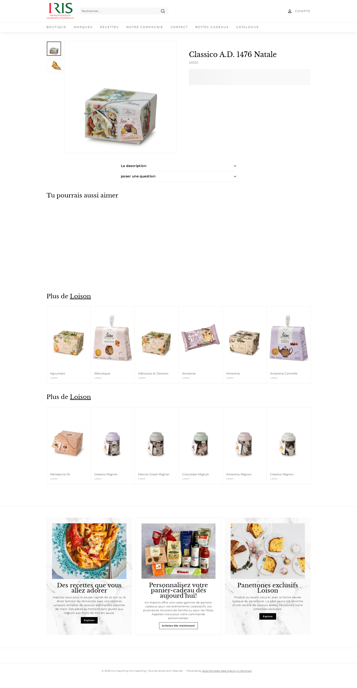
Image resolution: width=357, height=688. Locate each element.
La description (133, 166)
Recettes (109, 27)
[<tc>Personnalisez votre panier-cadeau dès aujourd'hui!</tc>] (178, 551)
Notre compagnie (144, 27)
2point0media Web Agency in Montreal (227, 670)
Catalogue (247, 27)
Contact (179, 27)
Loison (193, 61)
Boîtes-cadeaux (212, 27)
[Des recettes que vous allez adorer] (89, 551)
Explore (268, 616)
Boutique (56, 27)
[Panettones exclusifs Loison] (268, 551)
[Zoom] (120, 97)
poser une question (138, 176)
